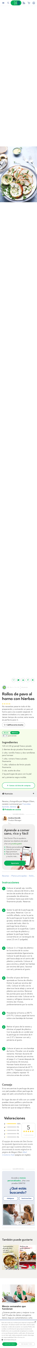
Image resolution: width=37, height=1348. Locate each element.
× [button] (35, 1322)
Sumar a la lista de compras (20, 786)
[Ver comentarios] (18, 680)
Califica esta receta (14, 725)
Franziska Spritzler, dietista (16, 805)
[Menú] (3, 3)
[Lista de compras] (29, 3)
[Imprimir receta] (23, 680)
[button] (18, 1340)
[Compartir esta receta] (28, 680)
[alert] (18, 1334)
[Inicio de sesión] (34, 3)
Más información (19, 1337)
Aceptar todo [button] (10, 1344)
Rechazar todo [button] (26, 1344)
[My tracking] (24, 3)
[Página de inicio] (18, 3)
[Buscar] (8, 3)
